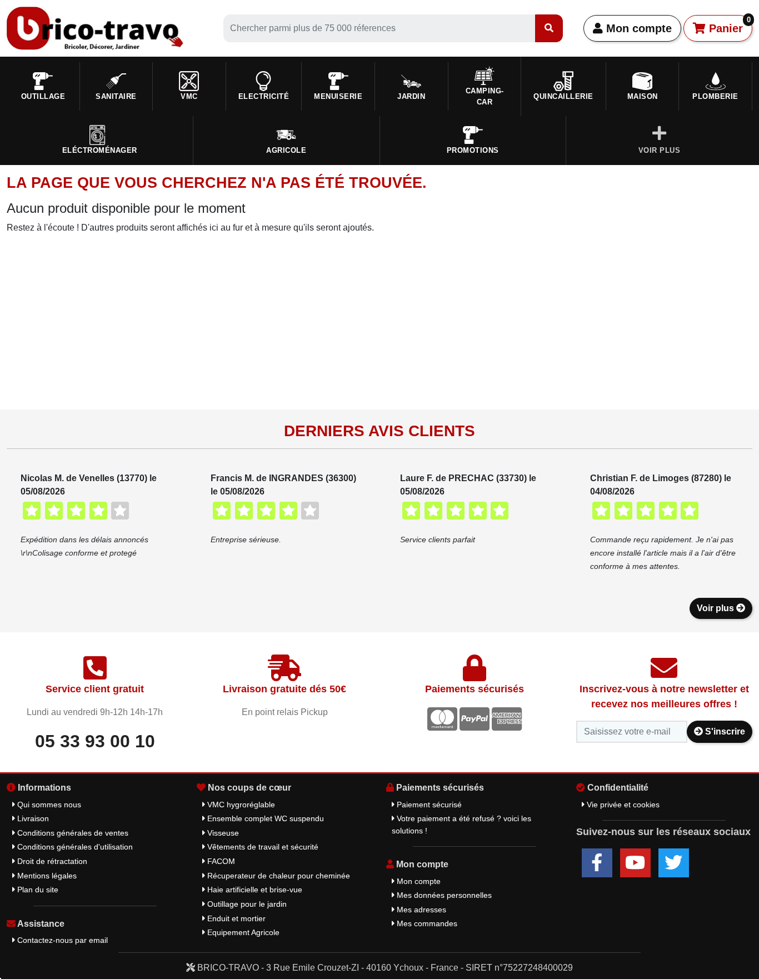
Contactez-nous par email (61, 940)
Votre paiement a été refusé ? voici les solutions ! (461, 824)
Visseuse (222, 832)
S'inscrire (724, 731)
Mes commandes (426, 923)
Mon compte (637, 28)
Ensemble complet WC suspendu (264, 818)
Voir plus (716, 608)
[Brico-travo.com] (95, 27)
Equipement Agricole (242, 932)
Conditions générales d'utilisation (74, 846)
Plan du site (36, 889)
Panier (728, 25)
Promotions (473, 150)
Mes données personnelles (443, 895)
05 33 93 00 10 (95, 741)
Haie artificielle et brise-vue (253, 889)
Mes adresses (420, 909)
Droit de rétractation (51, 861)
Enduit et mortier (235, 918)
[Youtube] (635, 862)
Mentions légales (46, 875)
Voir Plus (659, 150)
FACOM (220, 861)
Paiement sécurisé (428, 804)
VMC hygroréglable (240, 804)
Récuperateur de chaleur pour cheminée (277, 875)
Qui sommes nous (48, 804)
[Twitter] (673, 862)
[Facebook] (597, 862)
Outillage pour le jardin (246, 904)
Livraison (32, 818)
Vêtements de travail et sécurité (261, 846)
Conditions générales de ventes (71, 832)
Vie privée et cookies (622, 804)
